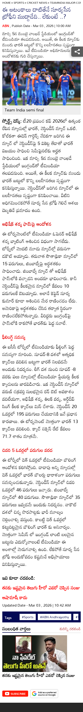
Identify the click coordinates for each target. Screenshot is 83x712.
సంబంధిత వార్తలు (16, 628)
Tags (8, 617)
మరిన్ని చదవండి (70, 629)
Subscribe (18, 693)
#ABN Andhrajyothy (54, 617)
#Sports (27, 617)
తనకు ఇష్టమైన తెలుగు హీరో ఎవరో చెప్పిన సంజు (38, 675)
